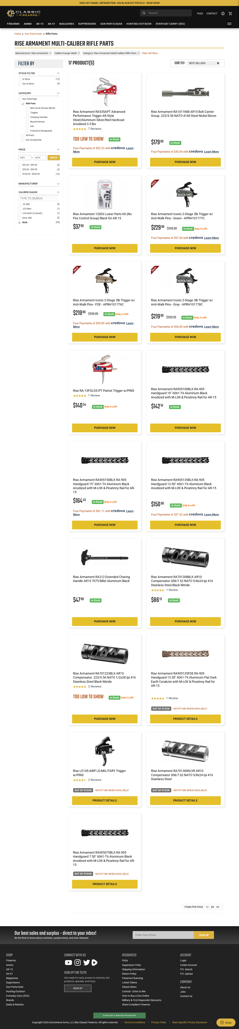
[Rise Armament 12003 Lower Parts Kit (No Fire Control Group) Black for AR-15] (105, 194)
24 (212, 907)
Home (18, 33)
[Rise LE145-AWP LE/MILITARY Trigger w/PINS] (105, 751)
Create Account (188, 965)
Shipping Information (133, 969)
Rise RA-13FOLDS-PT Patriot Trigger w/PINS (103, 390)
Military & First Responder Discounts (141, 1000)
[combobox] (166, 12)
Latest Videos (129, 982)
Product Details (185, 719)
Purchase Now (104, 162)
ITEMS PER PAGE (193, 907)
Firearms (11, 960)
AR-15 (9, 969)
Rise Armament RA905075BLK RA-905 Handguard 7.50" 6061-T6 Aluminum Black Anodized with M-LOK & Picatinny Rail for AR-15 (104, 859)
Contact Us (186, 996)
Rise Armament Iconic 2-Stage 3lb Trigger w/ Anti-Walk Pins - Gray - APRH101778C (182, 302)
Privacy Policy (158, 1022)
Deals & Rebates (15, 1004)
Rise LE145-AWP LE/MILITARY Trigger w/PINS (99, 773)
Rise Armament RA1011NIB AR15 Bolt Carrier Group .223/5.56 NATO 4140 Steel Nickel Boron (183, 114)
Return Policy (129, 973)
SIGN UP (77, 988)
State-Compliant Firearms (136, 1004)
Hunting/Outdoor (15, 991)
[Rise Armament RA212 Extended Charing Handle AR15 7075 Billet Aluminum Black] (105, 557)
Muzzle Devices (37, 121)
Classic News (129, 986)
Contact (211, 13)
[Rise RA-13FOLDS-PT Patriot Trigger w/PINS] (105, 369)
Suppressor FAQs (131, 965)
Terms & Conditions (134, 1022)
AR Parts (30, 135)
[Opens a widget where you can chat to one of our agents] (226, 1023)
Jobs (183, 991)
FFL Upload (186, 973)
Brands (10, 1000)
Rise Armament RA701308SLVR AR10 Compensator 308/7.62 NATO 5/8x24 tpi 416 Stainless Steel (182, 775)
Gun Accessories (33, 140)
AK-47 (9, 973)
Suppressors (13, 982)
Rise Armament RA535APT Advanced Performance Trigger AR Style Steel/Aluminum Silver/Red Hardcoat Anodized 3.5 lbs (99, 118)
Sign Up (204, 935)
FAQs (200, 13)
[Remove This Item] (50, 53)
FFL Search (186, 969)
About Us (185, 987)
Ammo (9, 965)
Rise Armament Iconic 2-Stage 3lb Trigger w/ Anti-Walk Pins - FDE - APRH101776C (104, 302)
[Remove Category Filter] (139, 53)
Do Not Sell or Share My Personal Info (119, 1015)
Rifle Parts (31, 103)
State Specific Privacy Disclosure (189, 1022)
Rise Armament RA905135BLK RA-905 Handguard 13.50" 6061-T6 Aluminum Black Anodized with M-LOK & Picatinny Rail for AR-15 (183, 484)
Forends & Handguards (41, 131)
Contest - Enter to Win (134, 991)
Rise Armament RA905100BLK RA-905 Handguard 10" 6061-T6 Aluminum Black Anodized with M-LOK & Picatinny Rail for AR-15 (183, 393)
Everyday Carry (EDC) (17, 995)
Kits (32, 126)
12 (207, 907)
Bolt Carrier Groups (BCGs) (42, 108)
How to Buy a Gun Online (135, 995)
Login (183, 960)
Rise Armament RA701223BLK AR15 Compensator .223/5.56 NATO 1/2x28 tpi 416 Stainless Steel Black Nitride (104, 677)
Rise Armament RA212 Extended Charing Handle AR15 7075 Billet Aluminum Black (101, 579)
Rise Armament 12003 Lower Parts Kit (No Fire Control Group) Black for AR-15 (102, 216)
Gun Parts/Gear (33, 33)
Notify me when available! (190, 708)
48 (217, 907)
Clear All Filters (150, 53)
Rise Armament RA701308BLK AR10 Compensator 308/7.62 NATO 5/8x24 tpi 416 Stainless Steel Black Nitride (182, 581)
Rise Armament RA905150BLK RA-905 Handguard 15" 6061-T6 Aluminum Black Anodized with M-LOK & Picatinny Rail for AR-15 (104, 486)
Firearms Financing (132, 978)
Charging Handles (38, 117)
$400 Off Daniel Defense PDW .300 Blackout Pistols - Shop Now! (119, 3)
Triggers (34, 112)
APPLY (53, 157)
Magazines (12, 978)
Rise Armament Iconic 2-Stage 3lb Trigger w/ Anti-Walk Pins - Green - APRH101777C (182, 216)
